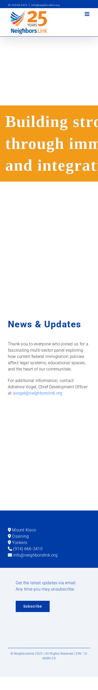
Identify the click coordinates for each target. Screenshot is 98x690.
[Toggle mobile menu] (87, 14)
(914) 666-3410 (17, 5)
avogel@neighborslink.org (37, 393)
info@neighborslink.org (45, 5)
